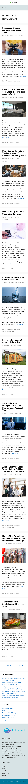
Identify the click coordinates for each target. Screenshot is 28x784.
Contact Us (4, 771)
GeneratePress (22, 781)
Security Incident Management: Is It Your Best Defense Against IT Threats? (13, 406)
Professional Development (12, 81)
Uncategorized (5, 720)
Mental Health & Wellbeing (9, 713)
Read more (22, 76)
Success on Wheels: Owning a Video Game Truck (11, 30)
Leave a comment (9, 331)
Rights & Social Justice (8, 717)
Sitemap (4, 775)
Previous (5, 665)
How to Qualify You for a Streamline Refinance (13, 213)
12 (20, 665)
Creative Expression (7, 708)
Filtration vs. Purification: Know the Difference (13, 278)
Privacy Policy (5, 773)
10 (15, 665)
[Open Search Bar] (26, 8)
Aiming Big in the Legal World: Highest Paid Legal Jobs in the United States (13, 469)
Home (3, 710)
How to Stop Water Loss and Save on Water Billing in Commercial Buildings (13, 538)
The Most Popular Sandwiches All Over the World (13, 604)
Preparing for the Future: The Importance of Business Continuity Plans (14, 153)
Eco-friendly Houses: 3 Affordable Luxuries (12, 341)
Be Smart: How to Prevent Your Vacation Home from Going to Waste (13, 91)
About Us (4, 768)
